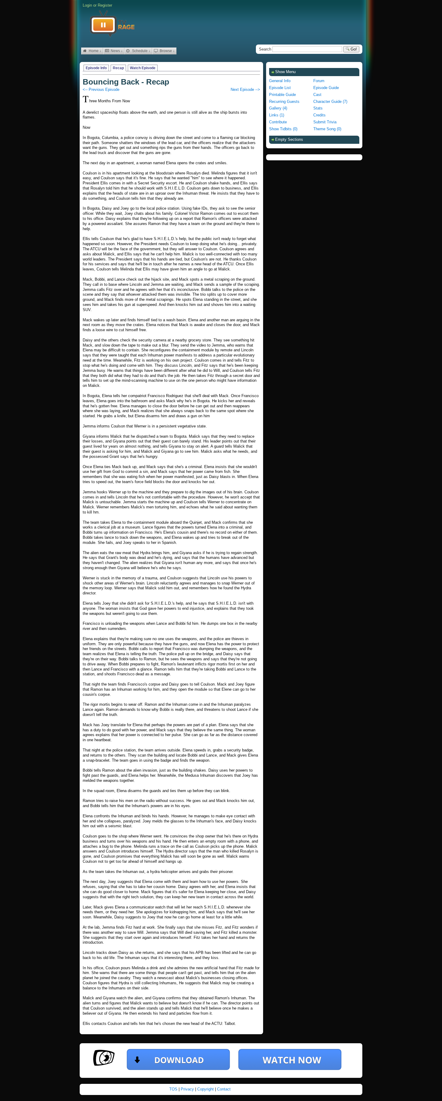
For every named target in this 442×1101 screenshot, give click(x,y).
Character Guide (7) (330, 101)
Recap (118, 68)
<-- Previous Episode (101, 89)
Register (105, 5)
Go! (353, 49)
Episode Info (96, 68)
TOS (174, 1089)
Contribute (278, 122)
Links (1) (276, 115)
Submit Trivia (324, 122)
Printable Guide (282, 94)
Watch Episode (142, 68)
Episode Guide (326, 87)
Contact (224, 1089)
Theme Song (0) (327, 129)
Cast (317, 94)
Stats (318, 108)
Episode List (280, 87)
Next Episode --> (245, 89)
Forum (318, 81)
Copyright (206, 1089)
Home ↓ (94, 51)
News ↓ (116, 51)
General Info (279, 81)
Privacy (188, 1089)
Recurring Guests (284, 101)
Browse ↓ (167, 51)
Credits (319, 115)
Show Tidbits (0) (283, 129)
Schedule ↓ (140, 51)
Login (87, 5)
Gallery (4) (278, 108)
